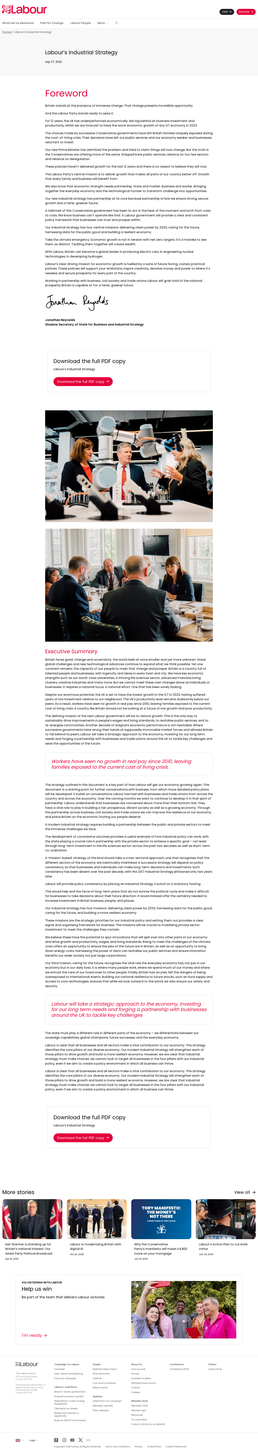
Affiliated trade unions (143, 1383)
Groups (135, 1373)
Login (32, 1440)
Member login (138, 1410)
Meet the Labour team (105, 1369)
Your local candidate (104, 1383)
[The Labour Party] (24, 9)
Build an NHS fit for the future (70, 1420)
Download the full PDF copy (80, 381)
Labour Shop (215, 1369)
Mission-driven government (69, 1391)
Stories (7, 32)
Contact (135, 1387)
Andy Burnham (101, 1373)
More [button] (101, 23)
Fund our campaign (65, 1378)
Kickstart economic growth (69, 1396)
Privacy (139, 1446)
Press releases (101, 1410)
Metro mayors (100, 1387)
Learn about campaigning (68, 1373)
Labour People (80, 23)
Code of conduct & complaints (148, 1424)
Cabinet (97, 1378)
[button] (116, 23)
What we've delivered (18, 23)
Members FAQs (139, 1405)
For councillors (139, 1419)
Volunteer (59, 1369)
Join (225, 12)
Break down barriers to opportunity (66, 1414)
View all (242, 1192)
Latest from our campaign (107, 1401)
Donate (244, 12)
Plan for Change (51, 23)
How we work (138, 1369)
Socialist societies (141, 1378)
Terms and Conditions (117, 1446)
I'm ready (32, 1335)
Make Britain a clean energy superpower (69, 1402)
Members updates (103, 1405)
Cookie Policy (154, 1446)
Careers (135, 1392)
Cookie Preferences (176, 1446)
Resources (137, 1414)
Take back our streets (66, 1408)
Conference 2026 (179, 1369)
